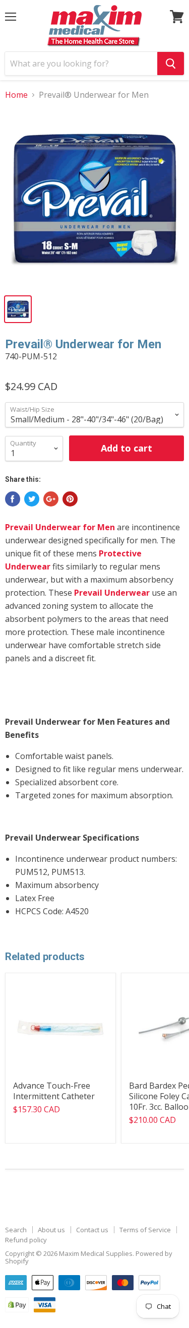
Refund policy (26, 1239)
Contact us (92, 1229)
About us (51, 1229)
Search (16, 1229)
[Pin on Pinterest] (70, 499)
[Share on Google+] (50, 499)
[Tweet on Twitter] (31, 499)
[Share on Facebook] (12, 499)
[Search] (170, 63)
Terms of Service (145, 1229)
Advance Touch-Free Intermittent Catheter (54, 1091)
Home (16, 94)
